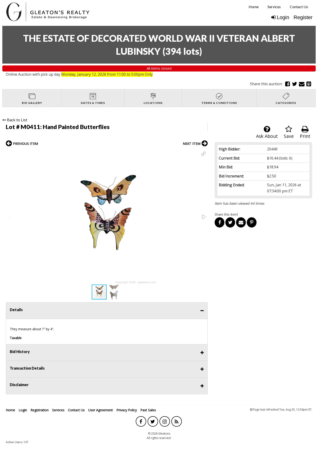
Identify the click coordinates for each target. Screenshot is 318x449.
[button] (203, 153)
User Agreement (100, 410)
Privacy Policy (126, 410)
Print (305, 136)
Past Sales (148, 410)
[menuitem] (253, 6)
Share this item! (226, 214)
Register (303, 17)
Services (274, 6)
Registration (39, 410)
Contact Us (299, 6)
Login (283, 17)
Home (254, 6)
